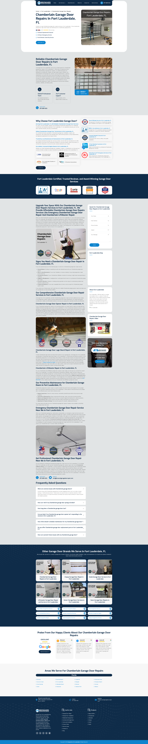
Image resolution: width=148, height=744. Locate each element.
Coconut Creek (40, 681)
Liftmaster (91, 717)
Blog (64, 730)
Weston (96, 686)
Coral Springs (40, 684)
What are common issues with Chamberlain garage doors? (55, 489)
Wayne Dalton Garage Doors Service (44, 608)
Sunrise (96, 684)
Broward (39, 679)
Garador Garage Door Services (69, 613)
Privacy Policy (66, 724)
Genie (90, 724)
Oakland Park (78, 686)
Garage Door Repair (67, 713)
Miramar (77, 684)
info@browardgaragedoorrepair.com (63, 478)
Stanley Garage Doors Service (95, 617)
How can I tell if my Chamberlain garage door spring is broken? (56, 502)
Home (55, 2)
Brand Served (71, 2)
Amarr (90, 722)
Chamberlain (91, 715)
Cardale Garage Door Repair (43, 617)
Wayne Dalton (92, 713)
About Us (80, 2)
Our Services (61, 2)
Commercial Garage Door (68, 720)
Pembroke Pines (98, 679)
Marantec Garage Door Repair (95, 613)
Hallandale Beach (60, 684)
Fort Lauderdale (45, 11)
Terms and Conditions (67, 722)
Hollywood (58, 686)
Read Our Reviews (44, 651)
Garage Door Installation (68, 715)
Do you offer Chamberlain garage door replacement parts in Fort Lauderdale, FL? (60, 528)
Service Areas (95, 2)
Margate (77, 681)
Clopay (90, 720)
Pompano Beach (98, 681)
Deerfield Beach (59, 679)
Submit (94, 244)
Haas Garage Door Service (94, 608)
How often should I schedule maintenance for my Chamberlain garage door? (60, 522)
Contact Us (86, 2)
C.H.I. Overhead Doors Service (43, 613)
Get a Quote (99, 361)
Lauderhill (77, 679)
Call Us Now (40, 42)
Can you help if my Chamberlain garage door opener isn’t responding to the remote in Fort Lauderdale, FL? (60, 515)
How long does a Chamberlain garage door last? (52, 508)
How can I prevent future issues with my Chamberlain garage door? (57, 535)
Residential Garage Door (68, 717)
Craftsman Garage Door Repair (69, 608)
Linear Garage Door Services (69, 617)
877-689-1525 (106, 3)
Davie (38, 686)
